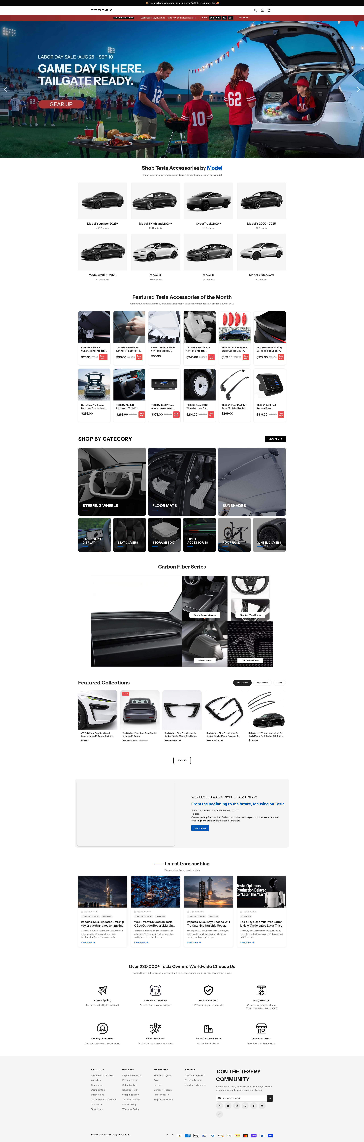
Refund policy (129, 1085)
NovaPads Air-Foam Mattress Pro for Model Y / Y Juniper (94, 408)
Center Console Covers (205, 615)
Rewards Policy (130, 1089)
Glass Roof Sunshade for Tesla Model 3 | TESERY (163, 350)
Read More (86, 942)
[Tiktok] (219, 1114)
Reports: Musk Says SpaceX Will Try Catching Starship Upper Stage (208, 925)
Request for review (163, 1099)
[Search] (255, 10)
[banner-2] (250, 598)
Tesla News (97, 1109)
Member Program (163, 1089)
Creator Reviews (193, 1080)
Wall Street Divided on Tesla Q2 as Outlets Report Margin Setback (153, 925)
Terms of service (131, 1099)
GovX (156, 1080)
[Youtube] (262, 1105)
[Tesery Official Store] (101, 10)
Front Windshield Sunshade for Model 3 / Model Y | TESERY (94, 350)
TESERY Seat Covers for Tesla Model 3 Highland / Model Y (198, 350)
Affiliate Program (162, 1075)
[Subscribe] (270, 1098)
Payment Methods (131, 1075)
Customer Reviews (195, 1075)
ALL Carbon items (250, 660)
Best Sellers (262, 682)
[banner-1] (205, 598)
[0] (269, 10)
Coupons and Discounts (103, 1099)
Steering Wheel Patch (250, 615)
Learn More (98, 748)
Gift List (158, 1085)
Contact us (97, 1085)
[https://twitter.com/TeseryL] (245, 1105)
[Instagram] (236, 1105)
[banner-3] (205, 644)
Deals (279, 682)
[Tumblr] (253, 1105)
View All (274, 439)
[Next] (271, 3)
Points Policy (129, 1104)
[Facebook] (228, 1105)
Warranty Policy (130, 1109)
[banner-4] (250, 644)
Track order (97, 1104)
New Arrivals (242, 682)
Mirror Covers (204, 660)
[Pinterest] (219, 1105)
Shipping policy (130, 1094)
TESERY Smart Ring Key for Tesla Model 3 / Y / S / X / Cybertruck (128, 350)
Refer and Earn (161, 1094)
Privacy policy (129, 1080)
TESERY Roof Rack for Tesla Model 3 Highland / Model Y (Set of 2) (234, 408)
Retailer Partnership (195, 1085)
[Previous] (93, 3)
